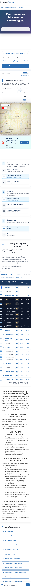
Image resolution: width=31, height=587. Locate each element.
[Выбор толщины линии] (5, 108)
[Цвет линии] (2, 108)
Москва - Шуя (9, 531)
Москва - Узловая (10, 554)
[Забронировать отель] (17, 287)
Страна (7, 2)
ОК (28, 584)
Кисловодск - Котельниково (13, 567)
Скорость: (4, 274)
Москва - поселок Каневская (14, 545)
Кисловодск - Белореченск (13, 581)
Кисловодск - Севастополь (13, 563)
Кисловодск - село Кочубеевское (15, 572)
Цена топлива (6, 92)
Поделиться (16, 29)
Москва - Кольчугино (11, 549)
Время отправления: (7, 277)
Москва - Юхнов (10, 536)
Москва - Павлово (10, 540)
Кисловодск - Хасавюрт (12, 558)
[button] (15, 170)
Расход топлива (7, 88)
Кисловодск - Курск (11, 577)
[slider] (11, 274)
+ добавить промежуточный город (10, 57)
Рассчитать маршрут (16, 66)
